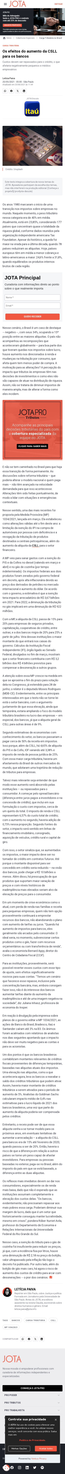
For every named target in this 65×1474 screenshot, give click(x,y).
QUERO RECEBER (32, 316)
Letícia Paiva (9, 78)
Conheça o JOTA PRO (32, 1388)
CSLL (35, 545)
